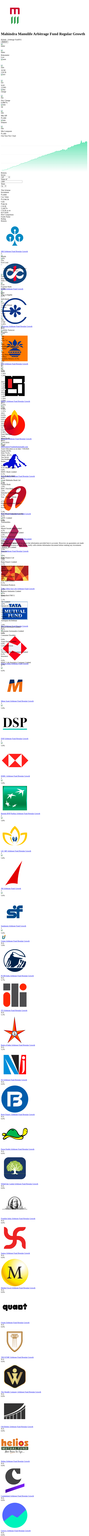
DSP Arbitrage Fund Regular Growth (14, 739)
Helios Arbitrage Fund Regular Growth (15, 1461)
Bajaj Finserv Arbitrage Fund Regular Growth (18, 1115)
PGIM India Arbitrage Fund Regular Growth (17, 976)
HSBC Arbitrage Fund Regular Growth (15, 776)
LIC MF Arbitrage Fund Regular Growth (16, 851)
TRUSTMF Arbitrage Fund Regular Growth (17, 1357)
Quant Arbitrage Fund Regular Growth (15, 1323)
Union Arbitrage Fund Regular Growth (15, 941)
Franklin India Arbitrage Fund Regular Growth (18, 1219)
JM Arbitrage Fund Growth (11, 889)
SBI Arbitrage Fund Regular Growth (14, 251)
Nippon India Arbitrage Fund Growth (14, 664)
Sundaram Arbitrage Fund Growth (13, 926)
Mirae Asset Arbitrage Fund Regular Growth (17, 701)
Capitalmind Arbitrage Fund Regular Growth (17, 1496)
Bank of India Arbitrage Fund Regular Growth (18, 1045)
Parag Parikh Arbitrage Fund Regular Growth (17, 1149)
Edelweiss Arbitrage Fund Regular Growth (16, 326)
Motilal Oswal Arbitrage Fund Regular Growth (18, 1288)
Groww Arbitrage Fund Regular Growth (16, 1531)
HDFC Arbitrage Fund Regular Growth (15, 401)
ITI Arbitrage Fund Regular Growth (14, 1010)
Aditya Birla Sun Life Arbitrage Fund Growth (18, 589)
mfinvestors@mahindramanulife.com (14, 447)
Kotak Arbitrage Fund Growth (12, 289)
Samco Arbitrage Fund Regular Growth (15, 1253)
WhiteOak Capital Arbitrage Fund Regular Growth (19, 1184)
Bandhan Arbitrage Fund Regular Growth (16, 439)
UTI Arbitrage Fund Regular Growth (14, 364)
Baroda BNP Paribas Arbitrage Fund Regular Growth (20, 814)
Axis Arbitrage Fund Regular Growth (14, 551)
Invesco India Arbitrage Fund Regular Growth (18, 476)
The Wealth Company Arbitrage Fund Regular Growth (21, 1392)
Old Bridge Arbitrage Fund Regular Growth (17, 1427)
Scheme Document (24, 539)
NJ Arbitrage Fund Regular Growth (14, 1080)
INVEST (4, 42)
